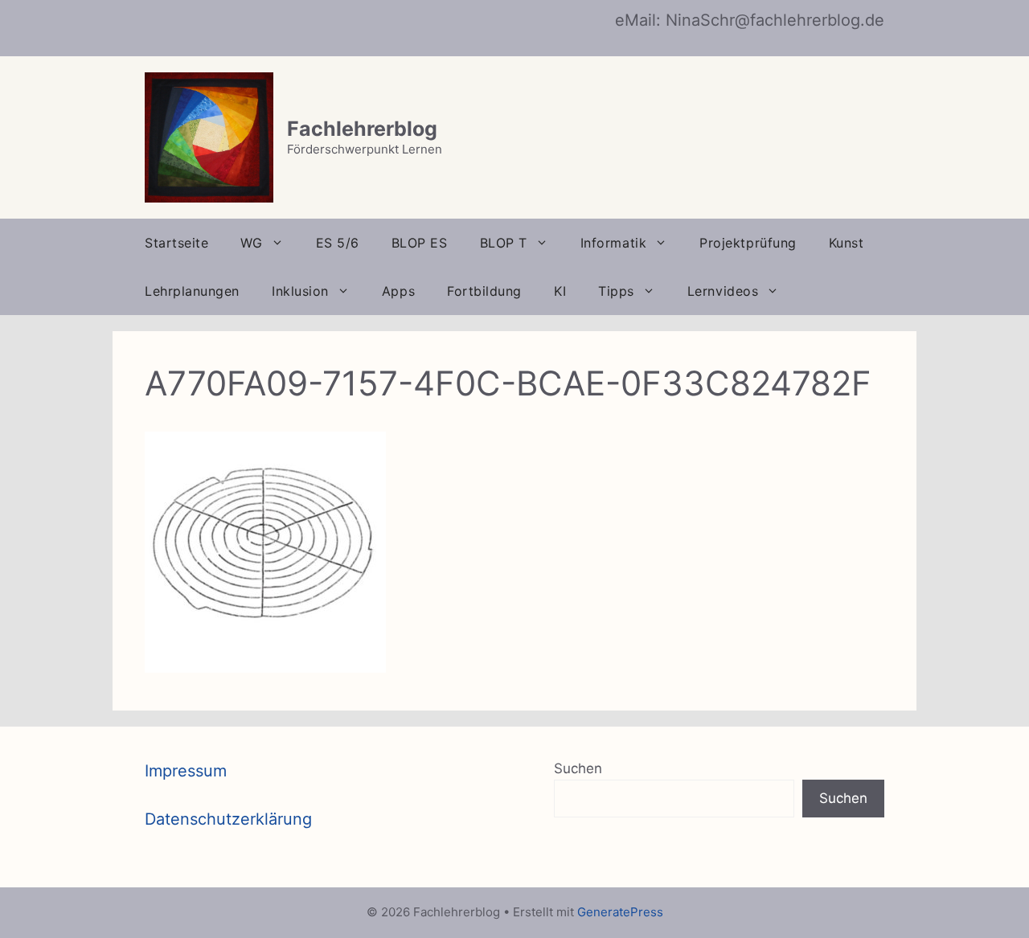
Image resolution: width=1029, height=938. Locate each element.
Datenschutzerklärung (228, 819)
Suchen (578, 768)
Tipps (616, 291)
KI (560, 291)
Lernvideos (722, 291)
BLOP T (503, 243)
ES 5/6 (337, 243)
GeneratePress (620, 912)
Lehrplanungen (192, 291)
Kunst (846, 243)
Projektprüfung (748, 243)
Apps (398, 291)
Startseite (176, 243)
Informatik (613, 243)
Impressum (186, 770)
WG (251, 243)
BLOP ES (420, 243)
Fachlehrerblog (362, 129)
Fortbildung (484, 291)
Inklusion (300, 291)
